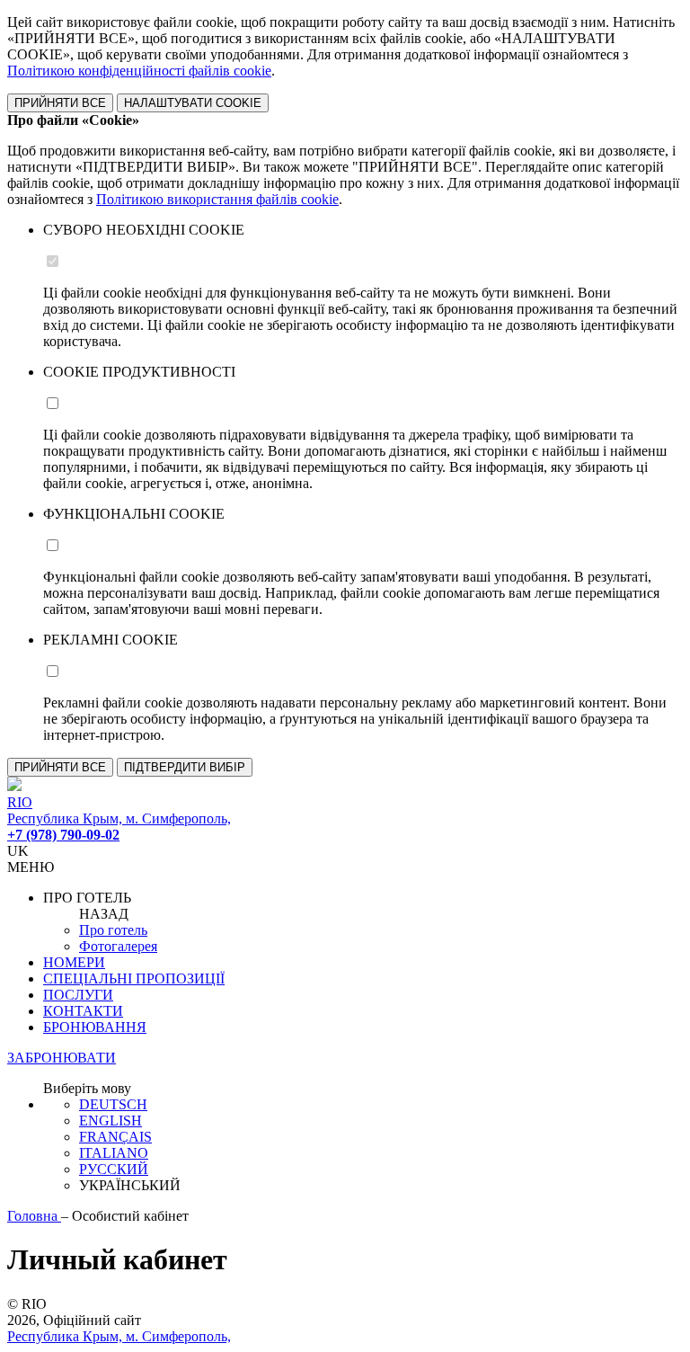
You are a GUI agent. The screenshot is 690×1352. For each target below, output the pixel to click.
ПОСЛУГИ (78, 994)
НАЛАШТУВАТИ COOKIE (192, 103)
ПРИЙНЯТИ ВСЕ (60, 103)
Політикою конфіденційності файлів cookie (139, 70)
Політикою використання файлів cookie (217, 199)
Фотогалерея (118, 946)
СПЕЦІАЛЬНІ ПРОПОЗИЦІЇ (134, 978)
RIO (19, 802)
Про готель (113, 930)
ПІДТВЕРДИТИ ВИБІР (184, 767)
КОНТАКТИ (83, 1010)
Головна (34, 1215)
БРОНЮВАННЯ (94, 1027)
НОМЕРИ (74, 962)
